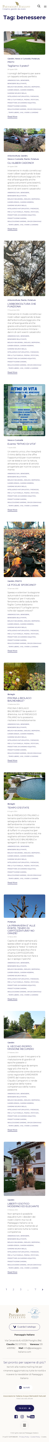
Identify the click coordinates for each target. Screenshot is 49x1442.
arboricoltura (14, 80)
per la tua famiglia (15, 100)
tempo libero (13, 112)
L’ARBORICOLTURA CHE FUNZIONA (22, 305)
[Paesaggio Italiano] (16, 5)
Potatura (35, 59)
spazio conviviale (34, 109)
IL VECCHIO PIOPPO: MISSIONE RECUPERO (21, 1047)
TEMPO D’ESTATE (18, 807)
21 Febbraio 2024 (13, 1052)
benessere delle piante (17, 83)
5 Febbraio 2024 (13, 1210)
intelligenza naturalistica (18, 96)
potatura (35, 100)
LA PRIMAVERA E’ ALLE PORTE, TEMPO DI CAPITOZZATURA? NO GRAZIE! (21, 929)
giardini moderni (27, 90)
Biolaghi (11, 694)
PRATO (11, 62)
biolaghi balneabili (15, 87)
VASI (21, 112)
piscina (27, 100)
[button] (12, 117)
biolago (27, 87)
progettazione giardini (17, 106)
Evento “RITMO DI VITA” (22, 443)
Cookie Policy (35, 1437)
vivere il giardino (31, 112)
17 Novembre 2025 (13, 310)
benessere (25, 80)
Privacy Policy (24, 1437)
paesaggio (34, 96)
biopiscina (36, 87)
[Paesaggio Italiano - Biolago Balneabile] (24, 1318)
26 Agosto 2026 (12, 69)
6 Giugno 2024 (12, 811)
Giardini (11, 59)
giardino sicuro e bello (17, 93)
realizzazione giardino (17, 109)
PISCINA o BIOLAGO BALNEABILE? (19, 699)
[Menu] (24, 1425)
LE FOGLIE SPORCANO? (22, 584)
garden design (13, 90)
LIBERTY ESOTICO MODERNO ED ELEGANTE (23, 1205)
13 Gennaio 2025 (13, 588)
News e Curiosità (23, 59)
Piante (27, 159)
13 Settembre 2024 (14, 704)
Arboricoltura (14, 156)
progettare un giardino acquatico (22, 103)
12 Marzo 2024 (12, 937)
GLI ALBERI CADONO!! (21, 162)
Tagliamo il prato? (18, 65)
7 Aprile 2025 (12, 448)
